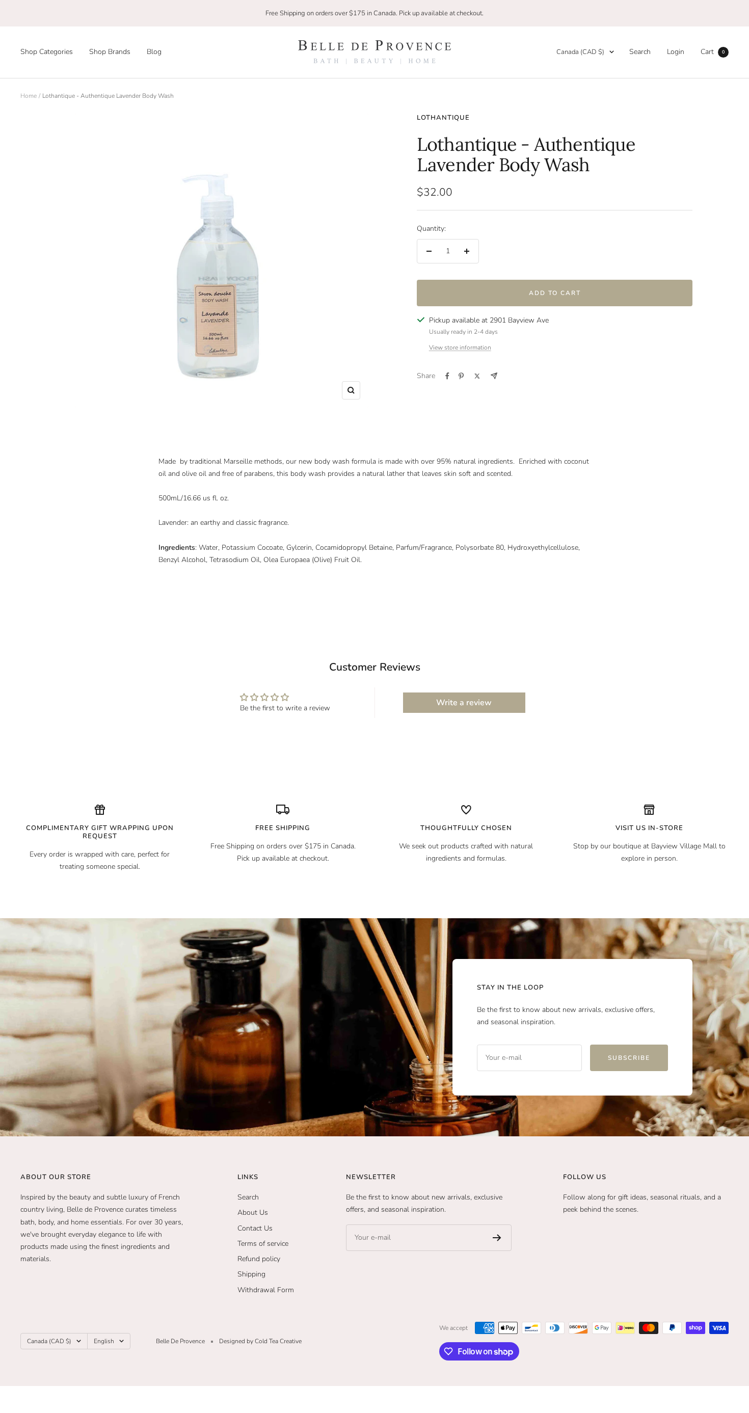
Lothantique (443, 117)
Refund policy (258, 1259)
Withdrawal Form (265, 1290)
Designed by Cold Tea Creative (260, 1341)
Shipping (251, 1274)
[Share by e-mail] (494, 375)
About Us (252, 1212)
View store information (460, 347)
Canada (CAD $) (580, 52)
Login (675, 52)
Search (640, 52)
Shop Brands (109, 52)
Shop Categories (46, 52)
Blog (154, 52)
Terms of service (262, 1243)
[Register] (497, 1237)
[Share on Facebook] (447, 376)
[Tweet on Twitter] (477, 376)
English (104, 1341)
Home (28, 96)
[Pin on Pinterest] (461, 376)
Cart (713, 52)
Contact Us (255, 1228)
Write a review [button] (464, 702)
